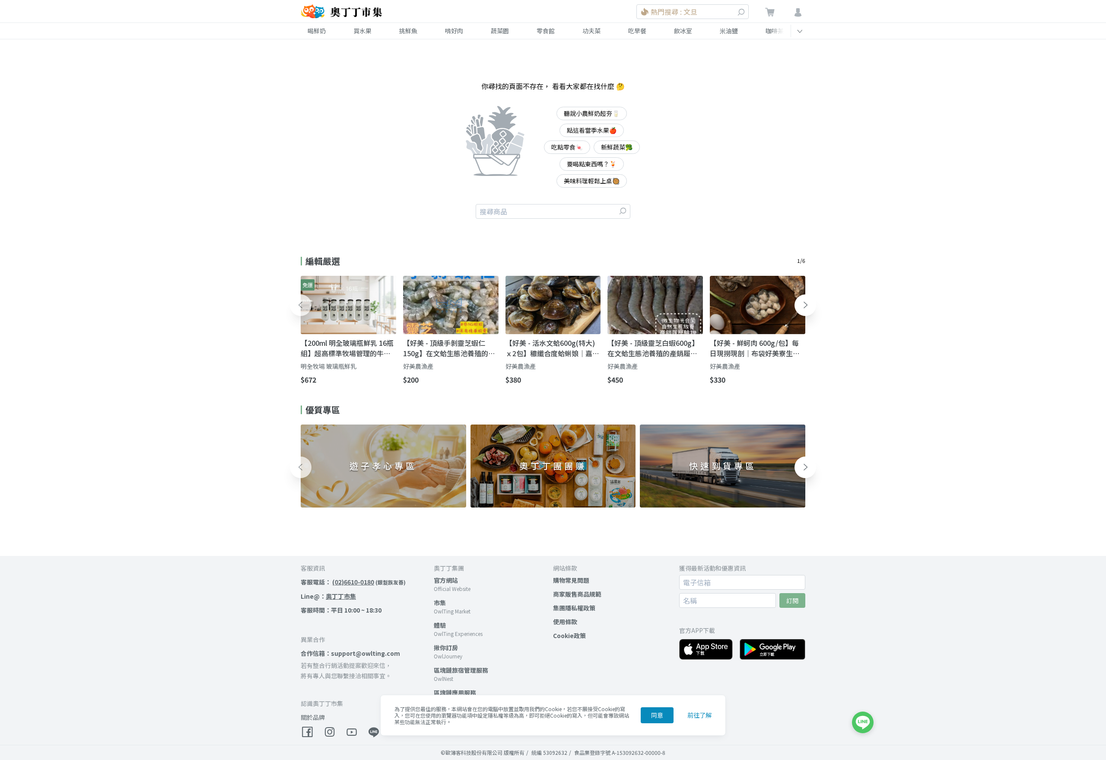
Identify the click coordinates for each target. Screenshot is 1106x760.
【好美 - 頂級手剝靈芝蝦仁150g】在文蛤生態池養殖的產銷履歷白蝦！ (449, 348)
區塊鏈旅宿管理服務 (461, 670)
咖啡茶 (775, 30)
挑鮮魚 (408, 30)
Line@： (328, 596)
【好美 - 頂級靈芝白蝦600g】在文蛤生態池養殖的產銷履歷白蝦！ (653, 348)
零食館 (546, 30)
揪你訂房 (446, 647)
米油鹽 (729, 30)
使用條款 (565, 621)
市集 (440, 602)
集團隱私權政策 (574, 608)
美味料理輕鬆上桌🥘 (592, 180)
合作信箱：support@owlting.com (350, 653)
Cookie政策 (569, 635)
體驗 (440, 625)
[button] (300, 305)
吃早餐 (637, 30)
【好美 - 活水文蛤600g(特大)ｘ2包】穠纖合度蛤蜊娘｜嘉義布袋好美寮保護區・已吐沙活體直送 (552, 348)
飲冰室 (683, 30)
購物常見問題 (571, 580)
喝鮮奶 (317, 30)
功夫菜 (591, 30)
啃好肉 (454, 30)
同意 (657, 715)
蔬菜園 (500, 30)
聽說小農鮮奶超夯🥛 (592, 113)
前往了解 (699, 715)
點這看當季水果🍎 (592, 130)
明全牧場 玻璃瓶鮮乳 (328, 366)
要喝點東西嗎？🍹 (592, 164)
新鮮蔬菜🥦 (616, 147)
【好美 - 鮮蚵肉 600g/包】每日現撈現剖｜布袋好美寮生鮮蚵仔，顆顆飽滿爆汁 (755, 348)
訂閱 (792, 600)
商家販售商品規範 (577, 594)
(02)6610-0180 (353, 582)
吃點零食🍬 (567, 147)
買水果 (362, 30)
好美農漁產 (418, 366)
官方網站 (446, 580)
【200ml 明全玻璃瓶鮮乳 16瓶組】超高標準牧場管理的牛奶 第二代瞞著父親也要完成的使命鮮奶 (347, 348)
